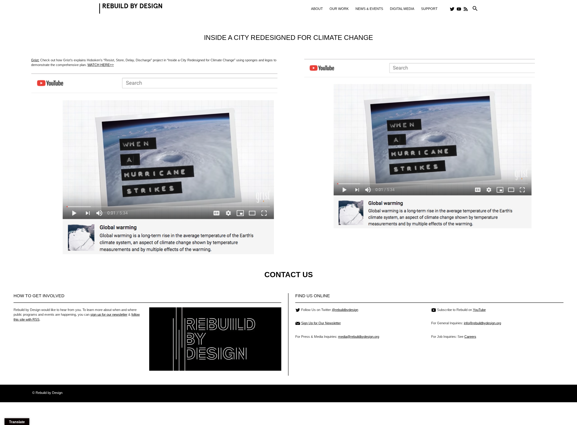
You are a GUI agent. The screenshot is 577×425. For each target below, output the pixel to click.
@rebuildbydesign (345, 310)
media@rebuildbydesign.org (358, 336)
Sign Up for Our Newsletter (321, 323)
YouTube (479, 310)
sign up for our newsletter (108, 314)
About (317, 9)
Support (429, 9)
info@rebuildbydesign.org (482, 323)
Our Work (339, 9)
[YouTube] (459, 9)
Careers (470, 336)
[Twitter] (452, 9)
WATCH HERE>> (100, 65)
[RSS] (465, 9)
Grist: (35, 60)
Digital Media (402, 9)
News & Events (369, 9)
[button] (475, 8)
